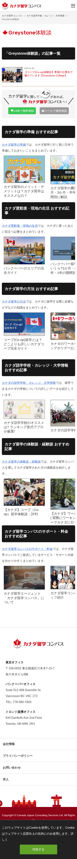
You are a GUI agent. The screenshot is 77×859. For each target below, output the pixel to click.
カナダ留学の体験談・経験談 (21, 461)
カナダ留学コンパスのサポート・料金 (27, 548)
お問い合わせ (12, 767)
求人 (6, 779)
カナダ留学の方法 (14, 301)
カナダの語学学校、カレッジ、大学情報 (29, 382)
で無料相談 (24, 110)
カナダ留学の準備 (14, 144)
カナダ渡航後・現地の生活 (20, 225)
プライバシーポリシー (18, 755)
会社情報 (9, 744)
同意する (38, 849)
